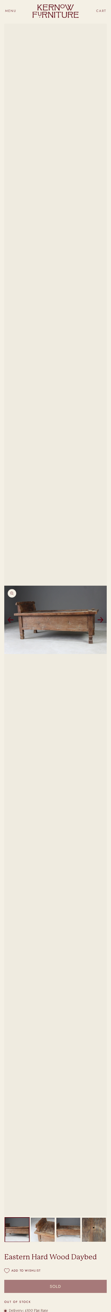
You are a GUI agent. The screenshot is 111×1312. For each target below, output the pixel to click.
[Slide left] (10, 620)
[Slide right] (100, 620)
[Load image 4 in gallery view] (94, 1229)
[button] (10, 11)
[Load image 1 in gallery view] (17, 1229)
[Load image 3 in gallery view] (68, 1229)
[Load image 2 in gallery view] (42, 1229)
